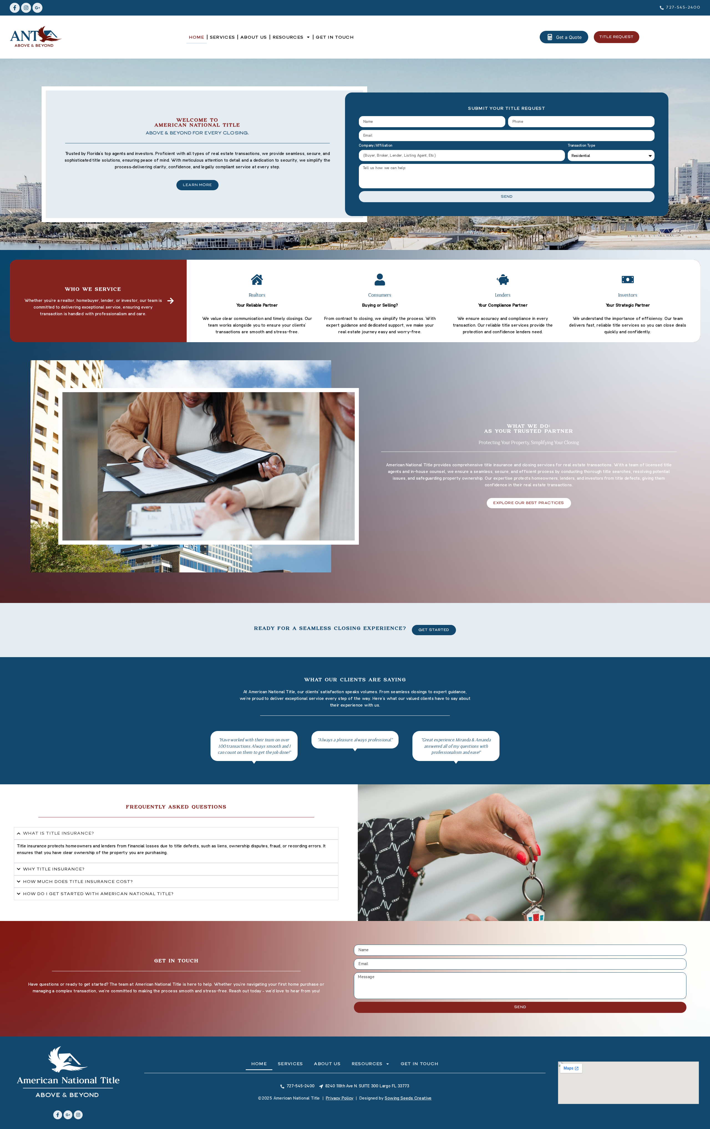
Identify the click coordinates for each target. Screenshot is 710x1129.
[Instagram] (26, 8)
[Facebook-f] (15, 8)
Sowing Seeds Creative (408, 1098)
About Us (253, 37)
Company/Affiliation (375, 146)
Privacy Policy (340, 1098)
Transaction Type (581, 146)
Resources (288, 37)
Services (222, 37)
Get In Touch (335, 37)
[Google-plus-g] (37, 8)
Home (196, 37)
